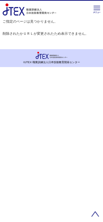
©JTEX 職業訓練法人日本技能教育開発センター (51, 62)
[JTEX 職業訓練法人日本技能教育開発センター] (29, 12)
